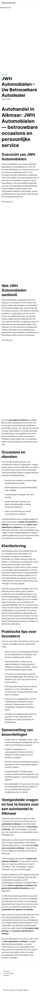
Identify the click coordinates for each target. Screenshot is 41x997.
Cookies (6, 971)
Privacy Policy (9, 973)
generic (5, 75)
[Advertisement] (20, 39)
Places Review (8, 3)
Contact (6, 975)
